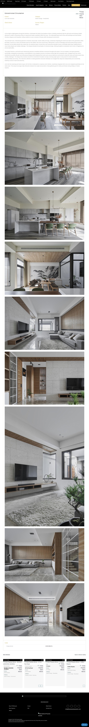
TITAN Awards (31, 1)
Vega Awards (17, 1)
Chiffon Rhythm (71, 666)
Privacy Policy (38, 720)
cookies (45, 720)
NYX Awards (23, 1)
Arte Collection (61, 1)
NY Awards (39, 1)
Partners (64, 5)
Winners (51, 5)
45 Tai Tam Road (29, 668)
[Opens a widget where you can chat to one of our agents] (84, 724)
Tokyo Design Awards (70, 1)
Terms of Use (33, 720)
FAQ (28, 708)
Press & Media (57, 5)
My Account (83, 5)
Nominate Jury (49, 708)
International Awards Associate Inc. (19, 721)
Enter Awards (76, 5)
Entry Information (30, 5)
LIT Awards (46, 1)
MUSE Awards (9, 1)
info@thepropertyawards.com (73, 709)
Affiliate (10, 710)
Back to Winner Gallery (80, 654)
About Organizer (12, 708)
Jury (46, 5)
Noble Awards (53, 1)
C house (48, 666)
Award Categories (40, 5)
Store (69, 5)
